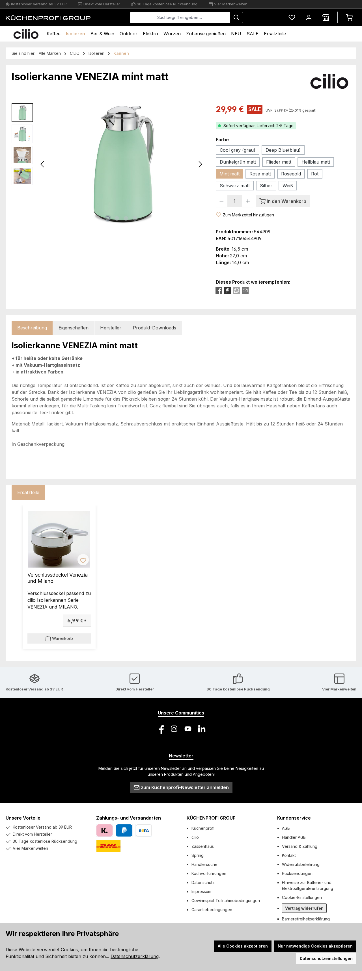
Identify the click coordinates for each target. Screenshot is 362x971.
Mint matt (229, 174)
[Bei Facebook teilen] (219, 290)
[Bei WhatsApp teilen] (236, 290)
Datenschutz (203, 882)
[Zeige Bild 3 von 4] (126, 218)
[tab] (32, 328)
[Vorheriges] (42, 164)
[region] (108, 164)
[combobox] (180, 17)
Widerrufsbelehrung (301, 864)
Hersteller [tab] (110, 328)
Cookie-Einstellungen (302, 897)
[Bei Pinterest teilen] (227, 290)
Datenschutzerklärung (135, 956)
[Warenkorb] (349, 17)
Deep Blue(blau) (283, 150)
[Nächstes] (200, 164)
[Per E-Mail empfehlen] (245, 290)
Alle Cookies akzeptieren (243, 946)
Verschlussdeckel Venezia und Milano (57, 578)
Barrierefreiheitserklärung (306, 918)
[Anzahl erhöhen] (248, 201)
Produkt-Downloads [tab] (154, 328)
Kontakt (289, 855)
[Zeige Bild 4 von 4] (135, 218)
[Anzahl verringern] (221, 201)
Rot (314, 174)
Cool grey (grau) (237, 150)
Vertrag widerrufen (304, 908)
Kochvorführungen (208, 873)
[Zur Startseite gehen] (48, 17)
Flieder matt (278, 162)
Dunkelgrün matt (238, 162)
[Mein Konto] (309, 17)
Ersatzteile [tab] (28, 492)
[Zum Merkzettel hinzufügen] (83, 559)
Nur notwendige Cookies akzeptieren (315, 946)
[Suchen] (236, 17)
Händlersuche (204, 864)
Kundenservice (294, 818)
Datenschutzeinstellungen (326, 958)
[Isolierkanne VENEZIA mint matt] (121, 164)
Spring (197, 855)
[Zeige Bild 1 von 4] (107, 218)
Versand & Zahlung (299, 846)
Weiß (288, 185)
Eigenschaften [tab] (74, 328)
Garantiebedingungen (211, 909)
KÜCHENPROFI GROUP (211, 818)
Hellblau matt (315, 162)
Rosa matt (260, 174)
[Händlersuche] (326, 17)
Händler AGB (294, 837)
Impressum (201, 891)
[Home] (26, 34)
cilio (195, 837)
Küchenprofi (202, 828)
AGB (286, 828)
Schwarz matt (235, 185)
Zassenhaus (202, 846)
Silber (266, 185)
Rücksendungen (297, 873)
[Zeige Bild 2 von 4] (117, 218)
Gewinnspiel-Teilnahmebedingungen (225, 900)
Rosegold (291, 174)
